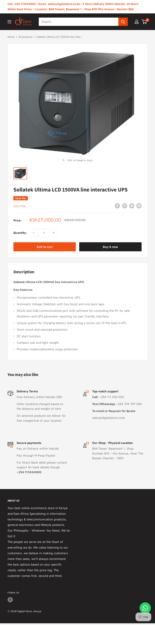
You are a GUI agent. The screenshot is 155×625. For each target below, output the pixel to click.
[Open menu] (9, 21)
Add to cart (45, 246)
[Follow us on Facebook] (10, 600)
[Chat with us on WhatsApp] (145, 608)
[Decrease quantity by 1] (34, 233)
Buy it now (110, 246)
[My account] (137, 22)
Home (11, 36)
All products (25, 36)
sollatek (19, 206)
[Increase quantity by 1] (54, 233)
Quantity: (20, 232)
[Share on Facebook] (117, 205)
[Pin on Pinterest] (124, 205)
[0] (144, 21)
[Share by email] (139, 205)
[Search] (123, 22)
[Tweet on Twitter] (131, 205)
